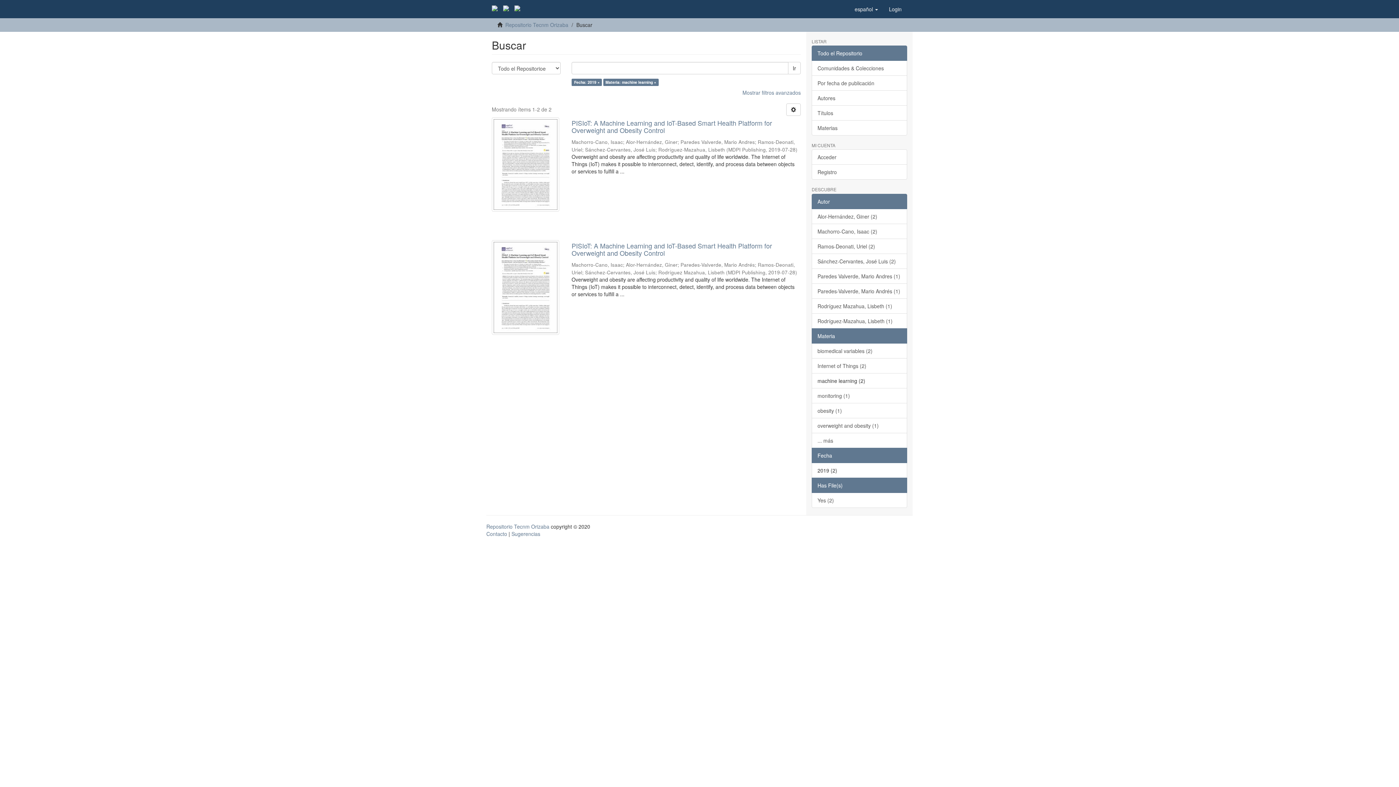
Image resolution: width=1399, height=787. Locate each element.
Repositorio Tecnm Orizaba (536, 24)
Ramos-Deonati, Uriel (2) (846, 246)
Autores (826, 98)
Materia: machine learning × (631, 82)
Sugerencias (526, 533)
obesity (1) (830, 410)
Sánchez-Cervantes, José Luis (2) (857, 261)
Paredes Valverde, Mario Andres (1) (859, 276)
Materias (828, 128)
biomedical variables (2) (845, 351)
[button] (866, 9)
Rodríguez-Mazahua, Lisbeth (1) (855, 321)
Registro (827, 172)
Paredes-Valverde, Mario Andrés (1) (859, 291)
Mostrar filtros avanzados (771, 92)
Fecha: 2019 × (587, 82)
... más (825, 440)
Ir (794, 68)
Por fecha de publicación (846, 83)
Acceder (827, 157)
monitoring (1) (834, 395)
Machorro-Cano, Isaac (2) (847, 231)
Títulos (825, 113)
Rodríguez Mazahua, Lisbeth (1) (855, 306)
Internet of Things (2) (842, 365)
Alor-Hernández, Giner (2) (847, 216)
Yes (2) (826, 500)
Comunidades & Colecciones (851, 68)
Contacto (496, 533)
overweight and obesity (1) (848, 425)
